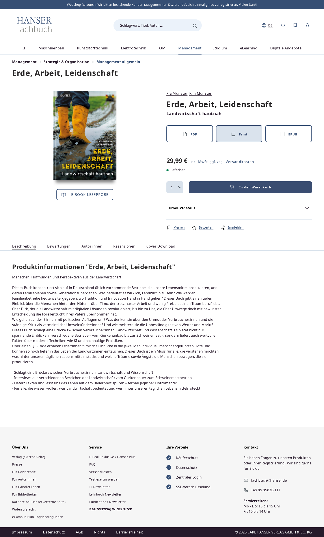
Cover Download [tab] (160, 246)
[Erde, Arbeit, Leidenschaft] (85, 138)
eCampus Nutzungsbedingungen (37, 517)
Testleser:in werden (104, 479)
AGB (79, 532)
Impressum (22, 532)
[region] (85, 138)
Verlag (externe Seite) (28, 457)
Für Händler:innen (26, 487)
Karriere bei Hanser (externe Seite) (38, 502)
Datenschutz (54, 532)
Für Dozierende (24, 472)
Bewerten (206, 227)
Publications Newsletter (107, 502)
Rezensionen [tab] (124, 246)
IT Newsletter (99, 487)
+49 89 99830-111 (266, 490)
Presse (17, 464)
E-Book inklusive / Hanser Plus (112, 457)
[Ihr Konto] (307, 25)
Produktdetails (182, 208)
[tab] (24, 246)
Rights (99, 532)
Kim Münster (200, 93)
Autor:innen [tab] (92, 246)
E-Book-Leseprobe (89, 194)
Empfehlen (235, 227)
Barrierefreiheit (129, 532)
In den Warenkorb (255, 187)
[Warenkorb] (282, 25)
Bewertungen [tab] (59, 246)
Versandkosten (240, 161)
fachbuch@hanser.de (269, 480)
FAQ (92, 464)
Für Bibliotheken (24, 494)
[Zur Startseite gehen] (34, 24)
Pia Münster (177, 93)
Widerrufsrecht (23, 509)
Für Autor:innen (24, 479)
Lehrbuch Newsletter (105, 494)
